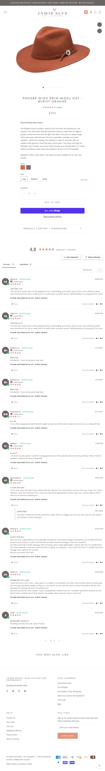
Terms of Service (12, 739)
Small (45, 179)
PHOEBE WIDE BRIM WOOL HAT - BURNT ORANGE (28, 298)
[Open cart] (100, 12)
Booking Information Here (16, 685)
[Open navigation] (5, 12)
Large (24, 179)
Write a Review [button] (94, 257)
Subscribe (67, 736)
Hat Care (9, 726)
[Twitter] (13, 690)
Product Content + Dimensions (45, 228)
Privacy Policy (11, 735)
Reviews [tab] (6, 264)
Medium (34, 179)
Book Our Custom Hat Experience (71, 696)
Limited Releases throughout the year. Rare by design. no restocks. (52, 3)
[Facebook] (7, 690)
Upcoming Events (64, 683)
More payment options (52, 216)
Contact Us (10, 718)
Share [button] (15, 304)
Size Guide (10, 722)
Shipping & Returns (14, 730)
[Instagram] (19, 690)
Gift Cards (62, 700)
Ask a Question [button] (72, 257)
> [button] (59, 640)
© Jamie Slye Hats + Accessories (20, 757)
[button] (97, 304)
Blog (59, 704)
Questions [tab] (24, 264)
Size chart (84, 180)
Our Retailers (63, 687)
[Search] (95, 12)
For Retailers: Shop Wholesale (69, 691)
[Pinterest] (25, 690)
